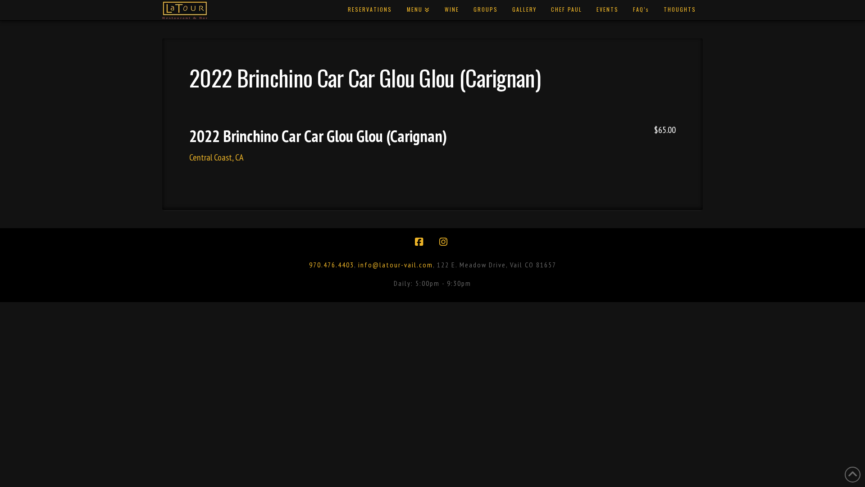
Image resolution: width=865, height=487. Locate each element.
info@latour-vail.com (395, 264)
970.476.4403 (331, 264)
